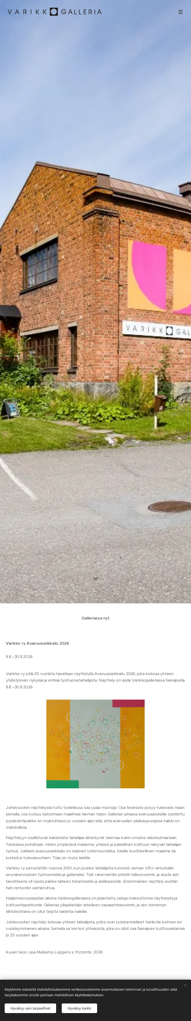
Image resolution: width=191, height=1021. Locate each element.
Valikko (180, 11)
